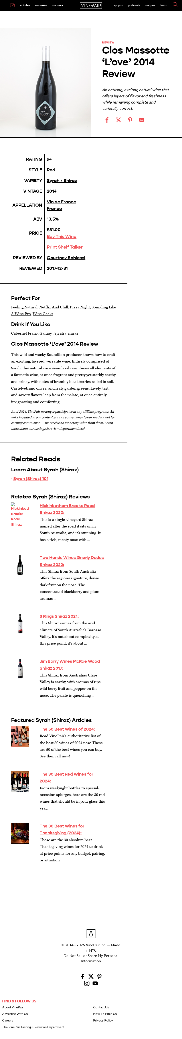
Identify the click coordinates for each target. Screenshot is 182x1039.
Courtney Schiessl (66, 258)
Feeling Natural (24, 307)
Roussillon (56, 354)
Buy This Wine (61, 236)
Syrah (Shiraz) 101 (30, 478)
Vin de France (61, 202)
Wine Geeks (43, 313)
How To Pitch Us (105, 1014)
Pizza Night (80, 307)
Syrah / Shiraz (62, 180)
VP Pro (118, 5)
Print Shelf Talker (65, 247)
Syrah (16, 368)
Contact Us (101, 1007)
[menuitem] (12, 5)
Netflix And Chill (53, 307)
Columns (41, 5)
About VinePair (12, 1007)
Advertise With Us (15, 1014)
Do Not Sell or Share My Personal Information (91, 958)
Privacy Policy (103, 1020)
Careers (7, 1020)
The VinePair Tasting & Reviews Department (33, 1027)
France (54, 208)
